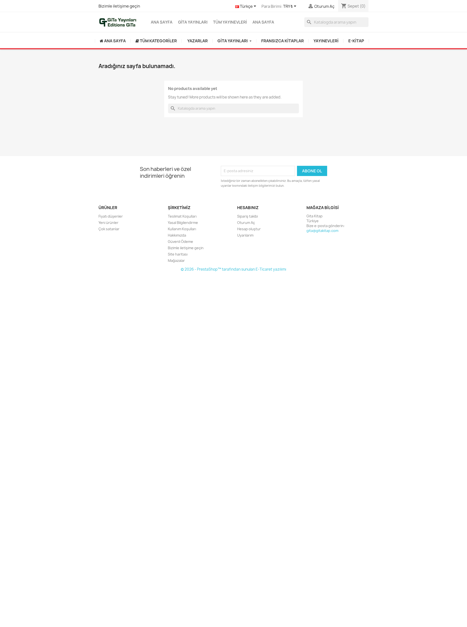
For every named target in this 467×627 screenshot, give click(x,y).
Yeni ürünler (108, 222)
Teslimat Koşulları (182, 216)
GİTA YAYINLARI (192, 22)
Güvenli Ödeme (180, 241)
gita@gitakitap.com (322, 230)
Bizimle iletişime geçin (119, 6)
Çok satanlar (109, 229)
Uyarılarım (245, 235)
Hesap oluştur (249, 229)
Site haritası (178, 254)
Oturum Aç (246, 222)
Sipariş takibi (247, 216)
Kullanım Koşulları (182, 229)
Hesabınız (248, 207)
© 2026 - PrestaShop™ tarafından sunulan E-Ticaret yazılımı (233, 269)
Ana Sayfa (161, 22)
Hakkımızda (177, 235)
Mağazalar (176, 260)
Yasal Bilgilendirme (183, 222)
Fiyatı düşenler (111, 216)
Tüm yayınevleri (230, 22)
